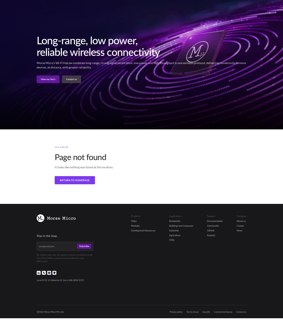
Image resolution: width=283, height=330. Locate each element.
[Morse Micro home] (56, 218)
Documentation (215, 221)
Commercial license (223, 312)
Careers (240, 225)
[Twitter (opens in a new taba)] (44, 273)
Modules (135, 225)
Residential (174, 221)
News (239, 230)
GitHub (210, 230)
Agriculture (174, 235)
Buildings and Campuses (181, 225)
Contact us (241, 312)
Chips (134, 221)
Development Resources (143, 230)
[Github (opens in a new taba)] (54, 273)
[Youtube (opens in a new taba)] (49, 273)
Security (206, 312)
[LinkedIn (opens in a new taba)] (39, 273)
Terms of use (192, 312)
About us (241, 221)
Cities (172, 239)
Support (211, 235)
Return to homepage (75, 180)
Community (213, 225)
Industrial (174, 230)
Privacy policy (176, 312)
